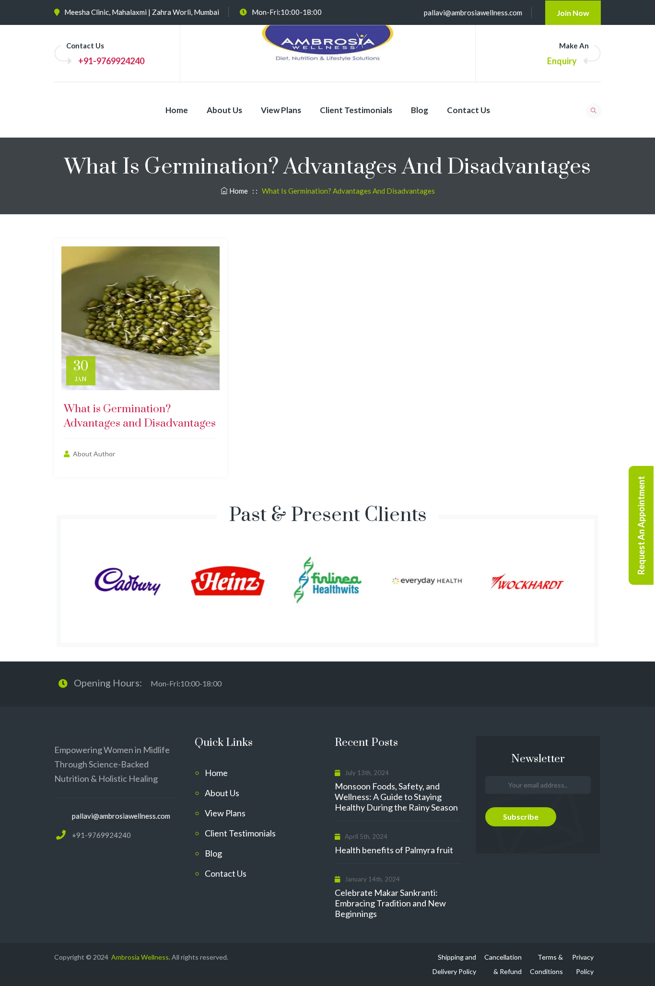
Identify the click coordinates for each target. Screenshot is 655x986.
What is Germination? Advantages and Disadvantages (140, 416)
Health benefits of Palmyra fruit (394, 850)
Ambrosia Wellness (139, 957)
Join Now (573, 12)
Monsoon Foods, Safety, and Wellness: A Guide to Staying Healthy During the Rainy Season (396, 796)
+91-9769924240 (111, 61)
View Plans (281, 110)
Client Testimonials (356, 110)
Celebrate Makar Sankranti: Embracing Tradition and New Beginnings (390, 903)
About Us (224, 110)
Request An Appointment (641, 525)
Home (176, 110)
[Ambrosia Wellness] (328, 52)
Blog (419, 110)
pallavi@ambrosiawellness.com (473, 12)
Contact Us (468, 110)
